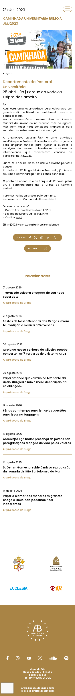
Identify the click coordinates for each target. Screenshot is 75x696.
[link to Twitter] (40, 658)
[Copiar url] (54, 237)
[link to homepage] (9, 9)
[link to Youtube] (29, 658)
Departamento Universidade (31, 9)
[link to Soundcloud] (53, 658)
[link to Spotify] (66, 658)
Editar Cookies (37, 675)
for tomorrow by (37, 677)
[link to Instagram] (17, 658)
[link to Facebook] (7, 658)
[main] (37, 263)
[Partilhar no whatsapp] (41, 237)
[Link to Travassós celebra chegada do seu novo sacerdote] (37, 295)
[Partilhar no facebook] (30, 237)
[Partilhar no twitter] (35, 237)
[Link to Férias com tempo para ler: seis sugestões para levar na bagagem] (37, 413)
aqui (19, 217)
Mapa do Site (37, 669)
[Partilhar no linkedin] (48, 237)
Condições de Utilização (37, 672)
